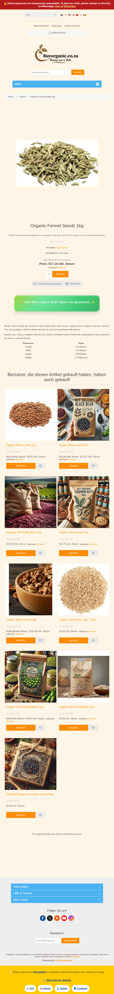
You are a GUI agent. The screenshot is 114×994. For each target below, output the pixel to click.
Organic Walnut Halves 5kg (21, 619)
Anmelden (57, 26)
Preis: (43, 263)
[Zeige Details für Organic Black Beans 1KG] (83, 415)
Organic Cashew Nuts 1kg (73, 532)
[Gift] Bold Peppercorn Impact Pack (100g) (29, 794)
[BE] (85, 14)
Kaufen (60, 274)
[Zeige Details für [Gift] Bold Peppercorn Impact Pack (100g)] (30, 764)
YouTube (64, 918)
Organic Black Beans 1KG (73, 445)
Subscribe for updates (58, 980)
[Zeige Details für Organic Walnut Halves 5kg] (30, 589)
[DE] (69, 14)
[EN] (61, 14)
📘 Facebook (80, 988)
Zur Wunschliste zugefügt (49, 284)
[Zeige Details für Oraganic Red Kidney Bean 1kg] (30, 502)
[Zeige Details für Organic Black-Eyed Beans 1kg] (83, 677)
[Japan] (65, 14)
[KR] (81, 14)
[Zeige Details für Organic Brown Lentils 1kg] (30, 415)
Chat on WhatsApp (65, 6)
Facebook (43, 918)
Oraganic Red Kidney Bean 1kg (23, 532)
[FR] (73, 14)
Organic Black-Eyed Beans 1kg (76, 707)
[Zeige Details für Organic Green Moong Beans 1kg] (30, 677)
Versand (61, 267)
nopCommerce (63, 960)
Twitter (50, 918)
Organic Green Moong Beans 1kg (24, 707)
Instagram (71, 918)
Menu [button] (18, 84)
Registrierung (41, 26)
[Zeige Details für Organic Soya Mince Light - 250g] (83, 589)
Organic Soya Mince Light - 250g (77, 619)
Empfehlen (75, 284)
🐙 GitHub (45, 988)
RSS (57, 918)
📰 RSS (30, 988)
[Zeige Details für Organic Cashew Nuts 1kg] (83, 502)
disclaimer (40, 972)
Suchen (77, 72)
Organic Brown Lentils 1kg (20, 445)
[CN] (77, 14)
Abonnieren (70, 940)
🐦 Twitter (62, 988)
